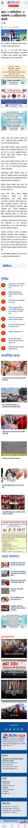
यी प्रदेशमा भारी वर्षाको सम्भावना (11, 458)
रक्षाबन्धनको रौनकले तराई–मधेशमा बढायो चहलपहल (14, 379)
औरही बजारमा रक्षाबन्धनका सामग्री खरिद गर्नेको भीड (13, 432)
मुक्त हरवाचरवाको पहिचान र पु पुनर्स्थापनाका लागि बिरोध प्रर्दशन (11, 406)
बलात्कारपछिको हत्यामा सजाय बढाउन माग (13, 486)
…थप (11, 746)
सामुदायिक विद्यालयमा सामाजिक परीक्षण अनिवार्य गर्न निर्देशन (13, 513)
